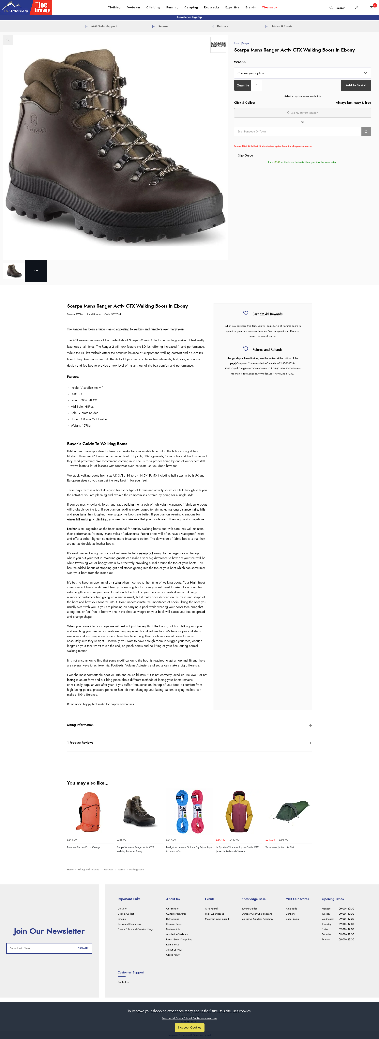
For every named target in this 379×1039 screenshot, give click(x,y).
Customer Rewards (176, 914)
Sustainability (173, 929)
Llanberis (290, 914)
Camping (191, 7)
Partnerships (172, 919)
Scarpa (245, 43)
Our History (172, 909)
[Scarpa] (218, 44)
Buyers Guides (249, 909)
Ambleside (291, 909)
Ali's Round (211, 909)
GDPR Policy (173, 955)
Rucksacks (212, 7)
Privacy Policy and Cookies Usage (135, 929)
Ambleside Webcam (177, 934)
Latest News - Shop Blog (179, 939)
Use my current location (304, 113)
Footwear (134, 7)
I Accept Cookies (189, 1027)
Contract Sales (173, 924)
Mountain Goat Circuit (217, 919)
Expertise (232, 7)
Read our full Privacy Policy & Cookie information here (189, 1018)
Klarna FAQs (172, 944)
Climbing (153, 7)
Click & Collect (126, 914)
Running (172, 7)
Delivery (122, 909)
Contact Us (123, 982)
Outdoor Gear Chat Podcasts (257, 914)
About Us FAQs (174, 950)
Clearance (269, 7)
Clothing (114, 7)
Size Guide (245, 155)
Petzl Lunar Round (214, 914)
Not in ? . (259, 140)
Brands (251, 7)
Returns (122, 919)
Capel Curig (292, 919)
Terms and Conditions (129, 924)
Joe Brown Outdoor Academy (257, 919)
